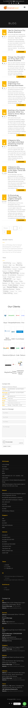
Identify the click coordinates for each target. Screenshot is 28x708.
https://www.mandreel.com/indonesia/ (16, 680)
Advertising (7, 263)
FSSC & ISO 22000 (6, 506)
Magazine (18, 279)
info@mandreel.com (19, 1)
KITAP (6, 478)
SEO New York (5, 486)
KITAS (3, 478)
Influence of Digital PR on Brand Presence (12, 250)
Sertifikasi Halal (9, 550)
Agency (19, 263)
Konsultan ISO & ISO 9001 (8, 539)
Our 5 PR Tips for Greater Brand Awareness (13, 248)
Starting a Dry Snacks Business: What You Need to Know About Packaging (16, 112)
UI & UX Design (5, 464)
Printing (18, 283)
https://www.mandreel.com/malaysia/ (15, 666)
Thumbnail (12, 291)
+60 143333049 (16, 664)
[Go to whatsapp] (24, 704)
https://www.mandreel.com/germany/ (15, 623)
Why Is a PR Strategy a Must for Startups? (12, 245)
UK (14, 475)
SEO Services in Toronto (7, 480)
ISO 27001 (4, 504)
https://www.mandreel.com (14, 403)
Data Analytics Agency (19, 484)
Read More (21, 51)
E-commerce (12, 275)
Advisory (14, 263)
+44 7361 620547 (16, 606)
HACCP (3, 520)
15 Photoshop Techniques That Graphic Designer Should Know (15, 198)
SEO (4, 287)
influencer (7, 279)
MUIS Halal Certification (7, 525)
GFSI (3, 471)
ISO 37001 (4, 466)
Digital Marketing (10, 273)
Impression (18, 277)
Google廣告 (7, 566)
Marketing (7, 281)
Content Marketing (7, 269)
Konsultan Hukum (6, 537)
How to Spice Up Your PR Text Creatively (12, 252)
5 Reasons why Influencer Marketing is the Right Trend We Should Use (16, 169)
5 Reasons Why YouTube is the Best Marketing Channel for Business (16, 143)
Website (15, 293)
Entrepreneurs (21, 275)
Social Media (12, 287)
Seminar (22, 285)
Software (21, 287)
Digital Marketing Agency (7, 484)
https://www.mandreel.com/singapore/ (16, 650)
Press (12, 283)
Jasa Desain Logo (6, 548)
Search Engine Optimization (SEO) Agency (14, 580)
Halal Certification (6, 475)
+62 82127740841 (9, 1)
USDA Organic (5, 469)
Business (6, 267)
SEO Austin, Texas (13, 486)
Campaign (22, 267)
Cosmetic (14, 269)
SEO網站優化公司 (9, 568)
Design (17, 271)
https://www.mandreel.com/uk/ (14, 608)
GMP (3, 518)
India (22, 475)
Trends (19, 291)
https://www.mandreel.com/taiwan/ (15, 691)
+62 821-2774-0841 (16, 678)
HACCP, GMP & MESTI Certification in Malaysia (12, 499)
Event (4, 277)
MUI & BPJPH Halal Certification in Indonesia (12, 497)
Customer (10, 271)
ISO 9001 (4, 508)
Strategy (5, 291)
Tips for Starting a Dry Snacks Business (16, 31)
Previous (6, 228)
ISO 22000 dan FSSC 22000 (8, 544)
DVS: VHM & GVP (6, 502)
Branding (19, 265)
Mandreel (19, 699)
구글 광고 (7, 589)
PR (9, 283)
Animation (5, 265)
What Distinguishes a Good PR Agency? (12, 246)
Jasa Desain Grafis (6, 546)
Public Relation (13, 285)
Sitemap (9, 640)
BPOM (3, 473)
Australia (18, 475)
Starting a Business (8, 289)
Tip (16, 291)
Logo (14, 279)
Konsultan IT (5, 535)
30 (20, 228)
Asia (10, 265)
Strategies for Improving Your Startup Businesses (15, 83)
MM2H (3, 527)
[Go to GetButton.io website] (24, 706)
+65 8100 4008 (16, 649)
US (11, 475)
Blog (13, 265)
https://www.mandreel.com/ (14, 639)
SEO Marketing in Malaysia (8, 511)
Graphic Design (11, 277)
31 (5, 233)
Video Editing (7, 293)
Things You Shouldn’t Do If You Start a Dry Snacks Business (16, 58)
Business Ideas (15, 267)
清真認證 (7, 564)
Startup (18, 289)
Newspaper (16, 281)
